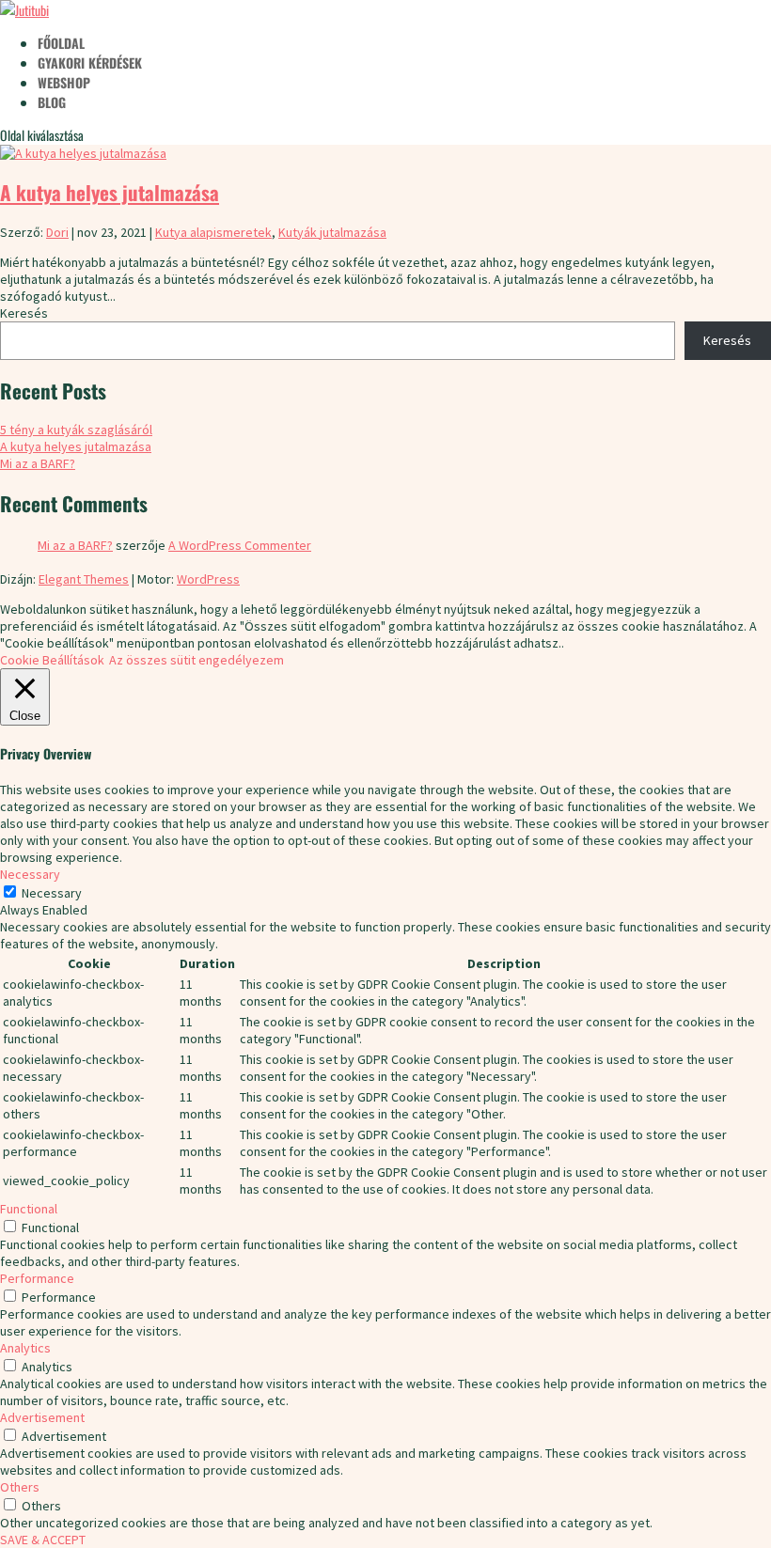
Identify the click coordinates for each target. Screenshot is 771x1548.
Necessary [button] (30, 874)
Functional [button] (28, 1208)
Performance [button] (37, 1278)
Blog (52, 102)
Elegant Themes (84, 579)
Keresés (24, 313)
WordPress (208, 579)
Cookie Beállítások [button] (52, 659)
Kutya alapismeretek (213, 232)
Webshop (64, 82)
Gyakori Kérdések (90, 62)
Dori (57, 232)
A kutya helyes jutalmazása (109, 192)
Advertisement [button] (42, 1417)
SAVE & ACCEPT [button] (43, 1539)
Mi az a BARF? (37, 463)
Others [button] (19, 1486)
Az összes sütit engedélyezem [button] (196, 659)
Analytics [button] (25, 1347)
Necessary (52, 892)
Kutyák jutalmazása (332, 232)
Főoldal (61, 43)
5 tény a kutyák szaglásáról (76, 429)
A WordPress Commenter (239, 545)
